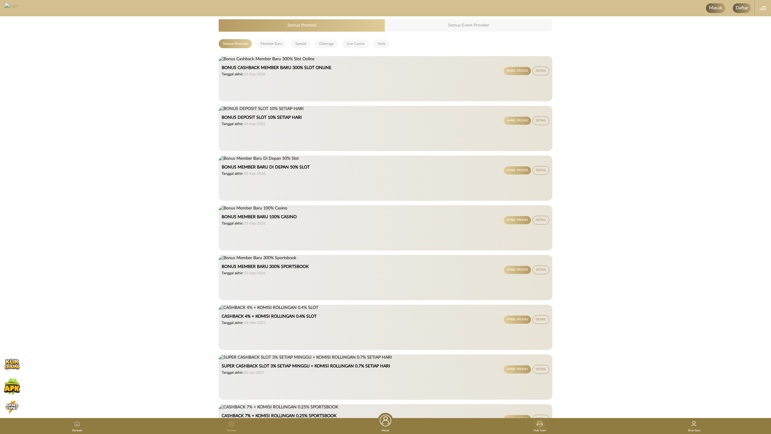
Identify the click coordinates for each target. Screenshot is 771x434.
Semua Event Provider (468, 25)
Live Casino (356, 44)
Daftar (742, 8)
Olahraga (326, 44)
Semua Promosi (301, 25)
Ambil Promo (517, 70)
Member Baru (271, 44)
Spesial (300, 44)
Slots (382, 44)
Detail (541, 70)
